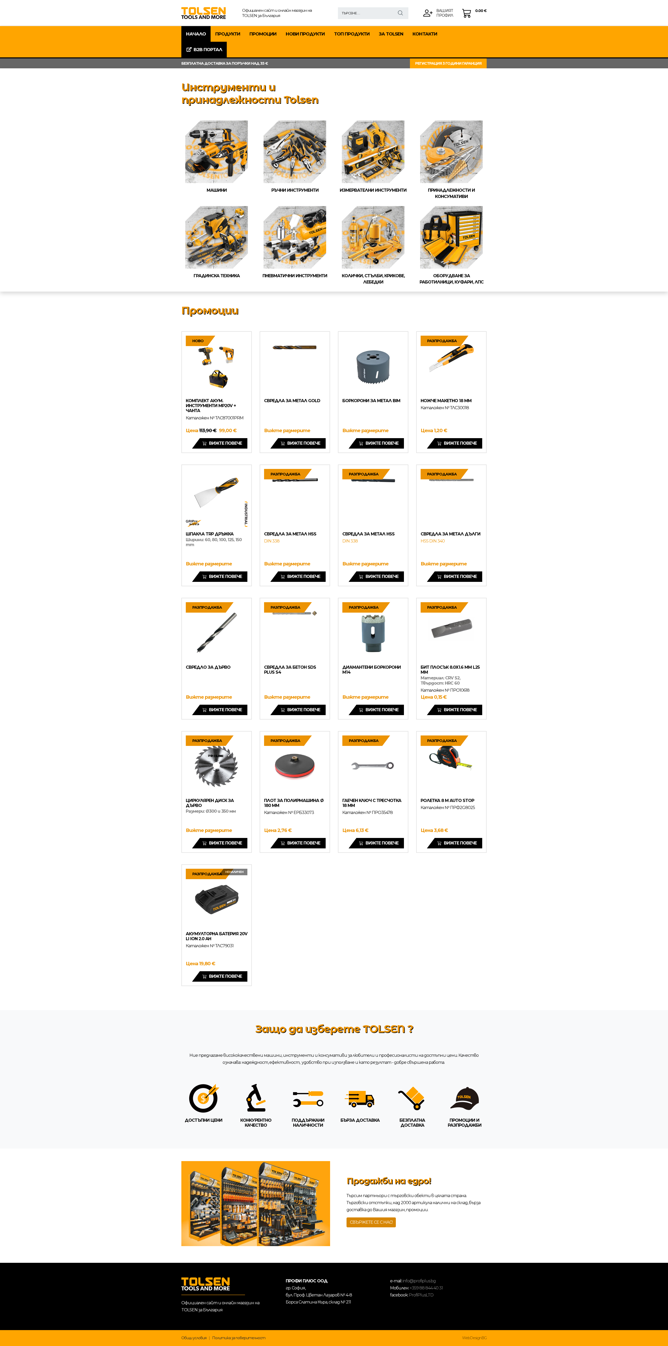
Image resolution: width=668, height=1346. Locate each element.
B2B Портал (208, 49)
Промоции (262, 34)
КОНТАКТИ (425, 34)
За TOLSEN (391, 34)
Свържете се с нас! (371, 1222)
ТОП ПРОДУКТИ (351, 34)
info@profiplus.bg (419, 1280)
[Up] (659, 1341)
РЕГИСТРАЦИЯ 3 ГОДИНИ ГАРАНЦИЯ (448, 63)
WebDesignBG (474, 1338)
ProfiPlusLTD (421, 1295)
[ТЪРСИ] (400, 13)
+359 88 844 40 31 (426, 1287)
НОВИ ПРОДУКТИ (305, 34)
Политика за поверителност (238, 1338)
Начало (196, 34)
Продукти (227, 34)
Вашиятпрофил (444, 13)
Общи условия (193, 1338)
